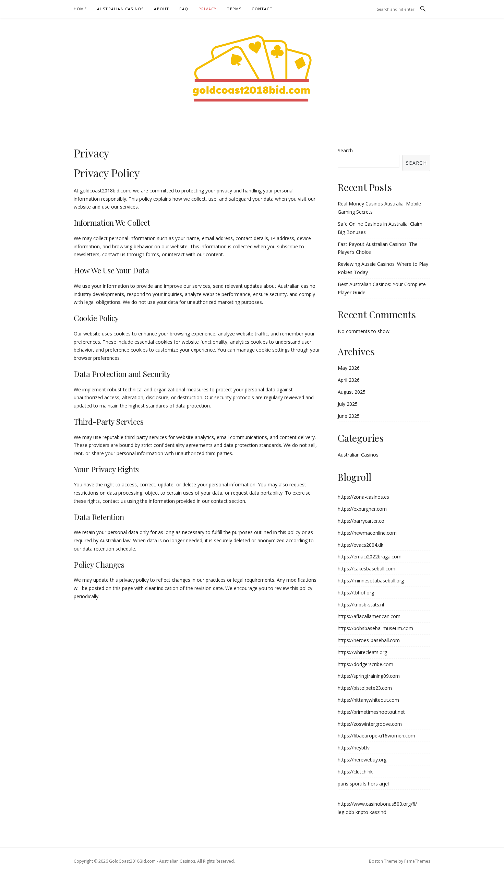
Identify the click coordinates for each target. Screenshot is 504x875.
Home (80, 8)
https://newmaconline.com (367, 533)
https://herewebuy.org (362, 759)
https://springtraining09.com (369, 676)
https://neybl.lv (354, 747)
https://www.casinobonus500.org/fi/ (377, 804)
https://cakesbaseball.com (366, 568)
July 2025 (348, 404)
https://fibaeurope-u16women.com (376, 735)
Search (345, 150)
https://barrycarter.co (361, 521)
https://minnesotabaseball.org (371, 580)
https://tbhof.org (356, 592)
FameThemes (417, 861)
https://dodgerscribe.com (365, 664)
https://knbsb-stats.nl (361, 604)
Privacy (208, 8)
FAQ (183, 8)
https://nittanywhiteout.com (368, 700)
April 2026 (349, 380)
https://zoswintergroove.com (370, 724)
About (161, 8)
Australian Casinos (120, 8)
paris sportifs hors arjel (363, 783)
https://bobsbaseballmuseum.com (375, 628)
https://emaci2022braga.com (369, 556)
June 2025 (349, 416)
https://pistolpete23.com (365, 688)
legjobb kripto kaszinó (362, 812)
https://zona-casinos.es (363, 497)
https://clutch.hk (355, 771)
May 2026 (349, 368)
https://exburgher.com (362, 509)
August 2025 (351, 392)
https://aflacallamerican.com (369, 616)
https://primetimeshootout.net (371, 712)
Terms (234, 8)
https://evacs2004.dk (360, 545)
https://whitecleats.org (362, 652)
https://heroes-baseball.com (369, 640)
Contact (262, 8)
